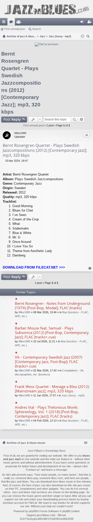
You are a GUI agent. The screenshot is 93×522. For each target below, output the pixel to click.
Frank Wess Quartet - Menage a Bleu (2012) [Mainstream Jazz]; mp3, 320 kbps (52, 388)
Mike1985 (20, 133)
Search (36, 28)
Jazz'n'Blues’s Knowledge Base (46, 450)
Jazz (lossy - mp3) (73, 395)
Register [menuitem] (90, 22)
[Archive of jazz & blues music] (46, 9)
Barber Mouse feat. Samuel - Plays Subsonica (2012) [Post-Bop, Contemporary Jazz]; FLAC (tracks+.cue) (52, 332)
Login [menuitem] (83, 22)
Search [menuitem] (89, 37)
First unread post (14, 28)
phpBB (33, 511)
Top (90, 268)
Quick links (4, 22)
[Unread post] (4, 160)
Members (19, 22)
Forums (12, 22)
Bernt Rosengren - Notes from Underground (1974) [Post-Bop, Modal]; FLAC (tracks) (52, 305)
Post (12, 119)
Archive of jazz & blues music (26, 442)
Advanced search (81, 119)
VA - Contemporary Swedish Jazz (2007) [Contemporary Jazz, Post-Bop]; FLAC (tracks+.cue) (48, 361)
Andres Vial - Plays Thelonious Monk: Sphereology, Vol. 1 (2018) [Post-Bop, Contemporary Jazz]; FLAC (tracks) (47, 412)
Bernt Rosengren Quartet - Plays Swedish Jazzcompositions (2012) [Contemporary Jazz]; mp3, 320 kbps (21, 83)
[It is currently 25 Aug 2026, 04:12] (82, 36)
